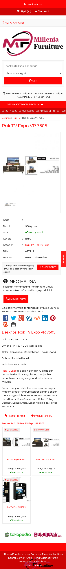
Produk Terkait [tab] (16, 416)
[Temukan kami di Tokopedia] (18, 534)
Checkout (43, 11)
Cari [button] (34, 80)
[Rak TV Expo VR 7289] (46, 442)
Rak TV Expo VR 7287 (16, 459)
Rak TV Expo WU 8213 (16, 507)
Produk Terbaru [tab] (43, 416)
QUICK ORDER (49, 267)
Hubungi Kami (17, 299)
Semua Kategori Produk (23, 104)
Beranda (6, 118)
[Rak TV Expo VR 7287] (16, 442)
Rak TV (16, 118)
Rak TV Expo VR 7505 (24, 125)
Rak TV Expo (42, 245)
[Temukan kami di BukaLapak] (48, 534)
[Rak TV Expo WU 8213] (16, 491)
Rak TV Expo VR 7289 (46, 459)
